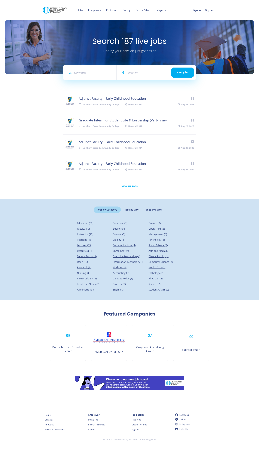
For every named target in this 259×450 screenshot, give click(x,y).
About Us (49, 424)
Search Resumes (96, 424)
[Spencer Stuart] (191, 343)
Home (48, 414)
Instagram (184, 424)
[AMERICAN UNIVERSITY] (109, 343)
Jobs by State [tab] (154, 209)
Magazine (161, 10)
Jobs (80, 10)
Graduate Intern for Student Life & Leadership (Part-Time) (123, 120)
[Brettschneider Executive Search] (68, 343)
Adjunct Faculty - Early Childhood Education (112, 98)
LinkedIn (183, 429)
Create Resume (139, 424)
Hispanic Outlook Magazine (142, 439)
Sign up (209, 10)
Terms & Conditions (55, 429)
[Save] (192, 98)
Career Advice (143, 10)
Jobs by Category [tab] (107, 209)
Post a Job (111, 10)
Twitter (182, 419)
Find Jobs (182, 72)
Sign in (197, 10)
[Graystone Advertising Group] (150, 343)
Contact (48, 419)
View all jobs (130, 186)
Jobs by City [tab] (131, 209)
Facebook (184, 414)
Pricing (126, 10)
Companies (94, 10)
